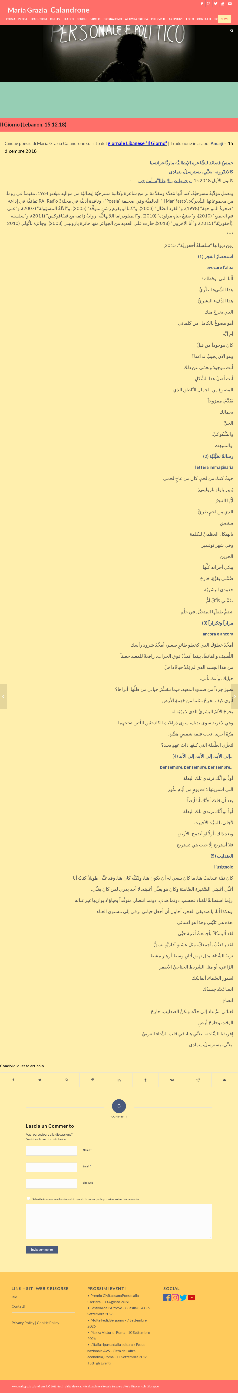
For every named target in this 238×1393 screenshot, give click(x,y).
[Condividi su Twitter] (40, 1080)
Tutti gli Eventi (99, 1363)
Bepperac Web (121, 1386)
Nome (87, 1150)
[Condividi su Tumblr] (145, 1080)
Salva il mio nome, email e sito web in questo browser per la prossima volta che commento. (86, 1199)
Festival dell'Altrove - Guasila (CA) (117, 1308)
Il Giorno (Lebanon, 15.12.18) (33, 124)
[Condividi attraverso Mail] (225, 1080)
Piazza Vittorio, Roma (107, 1332)
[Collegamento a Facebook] (201, 3)
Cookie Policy (48, 1322)
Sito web (88, 1182)
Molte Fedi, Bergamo (107, 1320)
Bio (14, 1297)
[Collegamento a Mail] (229, 3)
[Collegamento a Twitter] (215, 3)
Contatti (18, 1306)
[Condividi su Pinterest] (93, 1080)
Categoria (20, 31)
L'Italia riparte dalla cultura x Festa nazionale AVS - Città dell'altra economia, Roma (116, 1350)
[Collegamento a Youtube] (222, 3)
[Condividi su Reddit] (198, 1080)
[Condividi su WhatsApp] (66, 1080)
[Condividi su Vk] (172, 1080)
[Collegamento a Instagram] (208, 3)
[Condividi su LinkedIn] (119, 1080)
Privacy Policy (23, 1322)
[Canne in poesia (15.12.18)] (3, 696)
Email (87, 1166)
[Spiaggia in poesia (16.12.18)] (234, 696)
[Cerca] (231, 30)
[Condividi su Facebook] (13, 1080)
